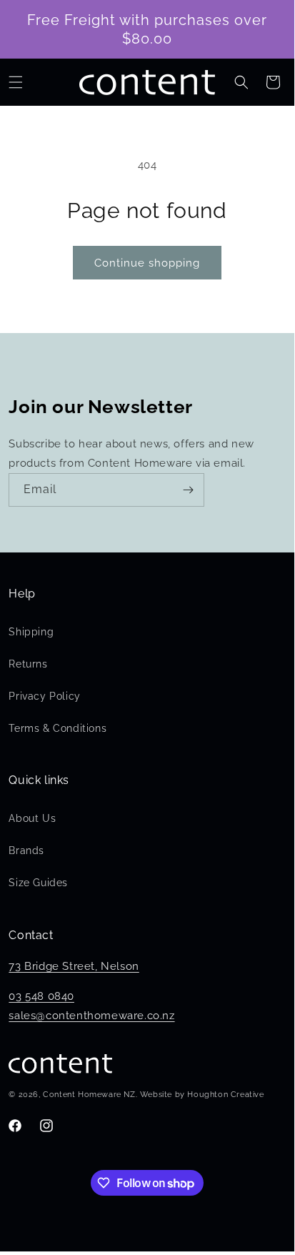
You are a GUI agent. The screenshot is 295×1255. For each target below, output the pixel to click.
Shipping (31, 632)
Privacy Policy (44, 696)
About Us (32, 818)
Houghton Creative (225, 1094)
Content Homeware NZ (89, 1094)
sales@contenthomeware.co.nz (91, 1015)
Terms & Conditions (57, 728)
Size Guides (38, 882)
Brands (26, 850)
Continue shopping (147, 263)
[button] (15, 82)
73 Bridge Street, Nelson (74, 966)
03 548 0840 (41, 996)
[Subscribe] (188, 490)
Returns (28, 664)
